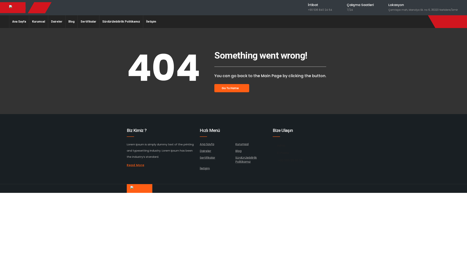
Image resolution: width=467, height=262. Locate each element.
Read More (135, 165)
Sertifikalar (88, 21)
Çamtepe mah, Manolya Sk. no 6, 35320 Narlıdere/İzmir (423, 10)
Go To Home (230, 88)
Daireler (56, 21)
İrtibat (313, 5)
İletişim (151, 21)
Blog (71, 21)
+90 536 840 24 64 (320, 10)
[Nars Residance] (17, 8)
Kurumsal (38, 21)
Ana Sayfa (19, 21)
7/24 (350, 10)
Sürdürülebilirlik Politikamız (121, 21)
